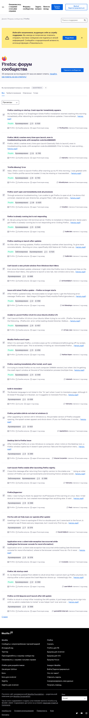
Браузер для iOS (54, 656)
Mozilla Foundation (36, 694)
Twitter (77, 713)
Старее (5, 617)
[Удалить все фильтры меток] (45, 87)
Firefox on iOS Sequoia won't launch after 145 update (29, 596)
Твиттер (5, 652)
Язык (63, 694)
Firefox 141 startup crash (17, 571)
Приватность (42, 711)
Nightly (5, 681)
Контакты (5, 715)
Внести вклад (46, 8)
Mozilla (7, 633)
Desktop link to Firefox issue (19, 441)
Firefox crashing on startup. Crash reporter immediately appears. (34, 110)
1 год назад (83, 232)
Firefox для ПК (53, 648)
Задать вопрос (38, 8)
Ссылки (20, 404)
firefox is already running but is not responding (27, 216)
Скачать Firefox (57, 7)
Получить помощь (54, 685)
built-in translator (14, 389)
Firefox (12, 128)
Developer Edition (9, 669)
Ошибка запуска (23, 128)
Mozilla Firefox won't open (18, 339)
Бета (4, 673)
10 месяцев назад (81, 458)
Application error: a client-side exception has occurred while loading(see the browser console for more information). (32, 543)
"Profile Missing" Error (16, 167)
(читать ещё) (12, 149)
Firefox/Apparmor (14, 492)
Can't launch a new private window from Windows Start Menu (33, 266)
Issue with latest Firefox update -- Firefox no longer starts (31, 290)
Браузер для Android (55, 652)
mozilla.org (6, 711)
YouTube (81, 713)
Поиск (85, 20)
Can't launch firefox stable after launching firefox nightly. (31, 468)
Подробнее (69, 38)
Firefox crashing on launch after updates (24, 241)
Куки (52, 711)
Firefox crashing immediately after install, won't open (29, 364)
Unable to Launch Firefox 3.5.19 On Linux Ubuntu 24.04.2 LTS (32, 315)
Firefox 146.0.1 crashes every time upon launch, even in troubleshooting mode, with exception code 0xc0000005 (31, 138)
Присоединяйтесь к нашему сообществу (18, 656)
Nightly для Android (10, 685)
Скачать (50, 644)
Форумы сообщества (28, 8)
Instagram (86, 713)
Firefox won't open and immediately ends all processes (30, 192)
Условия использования (24, 711)
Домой (4, 19)
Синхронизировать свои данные (60, 681)
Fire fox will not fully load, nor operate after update (28, 517)
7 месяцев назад (81, 431)
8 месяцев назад (81, 128)
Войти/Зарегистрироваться (76, 7)
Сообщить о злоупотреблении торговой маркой (21, 644)
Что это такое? (53, 673)
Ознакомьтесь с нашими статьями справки (15, 7)
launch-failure (37, 88)
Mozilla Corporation (21, 696)
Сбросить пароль (54, 677)
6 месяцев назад (81, 182)
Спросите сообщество (72, 70)
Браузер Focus (53, 660)
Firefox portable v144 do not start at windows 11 (27, 413)
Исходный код (7, 648)
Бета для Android (9, 677)
